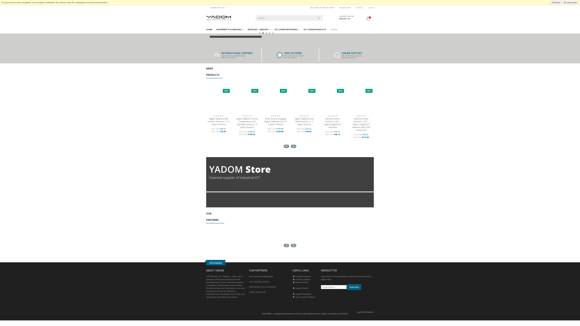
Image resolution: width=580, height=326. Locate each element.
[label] (247, 100)
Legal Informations (365, 312)
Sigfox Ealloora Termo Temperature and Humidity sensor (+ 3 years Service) (247, 123)
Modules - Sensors (258, 29)
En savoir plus (570, 2)
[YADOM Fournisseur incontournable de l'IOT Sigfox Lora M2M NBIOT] (219, 17)
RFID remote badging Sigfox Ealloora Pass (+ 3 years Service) (275, 121)
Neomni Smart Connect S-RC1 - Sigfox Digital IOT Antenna (332, 123)
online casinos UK (257, 292)
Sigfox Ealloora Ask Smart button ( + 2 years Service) (304, 121)
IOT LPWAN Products (315, 29)
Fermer (557, 2)
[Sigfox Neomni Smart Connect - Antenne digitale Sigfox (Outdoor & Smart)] (332, 100)
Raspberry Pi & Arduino (229, 29)
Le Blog (359, 7)
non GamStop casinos (259, 281)
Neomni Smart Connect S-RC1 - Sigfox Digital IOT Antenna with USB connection (361, 124)
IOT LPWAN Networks (286, 29)
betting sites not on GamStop (262, 286)
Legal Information (303, 294)
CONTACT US (344, 19)
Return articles (302, 282)
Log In (371, 7)
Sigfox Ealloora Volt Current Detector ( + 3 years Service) (218, 121)
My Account (345, 7)
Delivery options (302, 279)
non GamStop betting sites (261, 276)
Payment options (303, 276)
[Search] (319, 18)
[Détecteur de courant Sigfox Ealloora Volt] (218, 100)
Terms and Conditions (305, 297)
